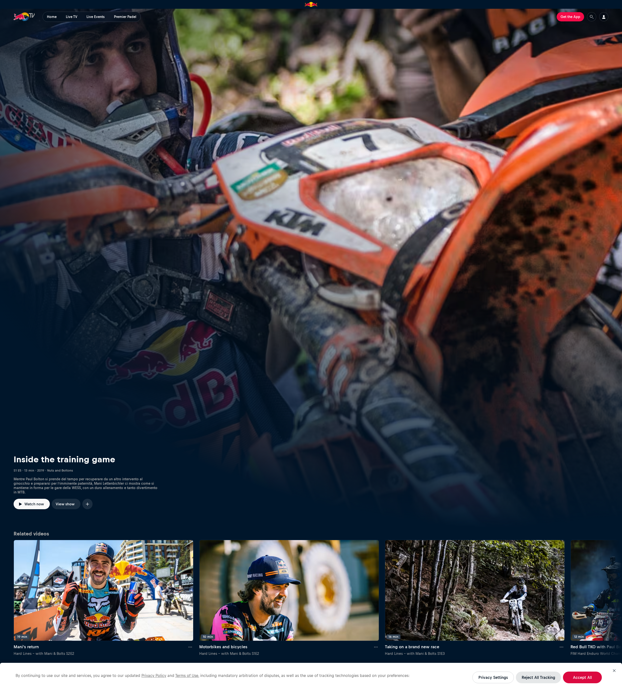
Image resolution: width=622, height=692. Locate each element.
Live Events (95, 17)
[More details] (190, 647)
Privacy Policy (153, 675)
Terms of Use (186, 675)
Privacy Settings (493, 677)
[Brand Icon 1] (311, 4)
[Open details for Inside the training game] (311, 268)
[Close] (614, 670)
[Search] (591, 16)
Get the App (570, 17)
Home (52, 17)
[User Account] (603, 16)
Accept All (582, 677)
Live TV (71, 17)
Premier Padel (125, 17)
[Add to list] (87, 504)
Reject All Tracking (538, 677)
